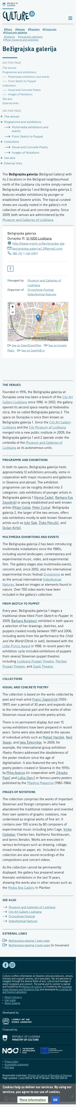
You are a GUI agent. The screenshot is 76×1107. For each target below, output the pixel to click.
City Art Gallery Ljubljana (25, 912)
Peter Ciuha (40, 508)
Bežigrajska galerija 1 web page (29, 941)
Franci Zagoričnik (45, 699)
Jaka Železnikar (31, 742)
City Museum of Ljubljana (47, 427)
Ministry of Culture (32, 986)
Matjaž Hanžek (53, 737)
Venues (21, 29)
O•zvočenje (52, 574)
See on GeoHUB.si (33, 350)
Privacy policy (11, 1061)
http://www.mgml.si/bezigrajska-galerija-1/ (40, 244)
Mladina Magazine (40, 783)
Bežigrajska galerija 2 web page (29, 945)
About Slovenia (12, 1003)
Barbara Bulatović (24, 621)
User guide (10, 1000)
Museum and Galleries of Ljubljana (27, 220)
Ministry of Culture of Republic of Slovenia (50, 1075)
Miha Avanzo (16, 773)
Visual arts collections (31, 36)
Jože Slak (30, 523)
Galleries (10, 36)
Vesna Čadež (44, 498)
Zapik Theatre (43, 666)
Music (9, 29)
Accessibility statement (17, 1064)
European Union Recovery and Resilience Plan (37, 988)
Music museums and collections (22, 39)
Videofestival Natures (42, 294)
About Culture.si (13, 997)
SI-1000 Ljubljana (39, 238)
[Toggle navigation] (70, 18)
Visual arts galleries (16, 32)
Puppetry (35, 29)
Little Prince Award (16, 646)
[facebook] (10, 269)
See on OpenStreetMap (26, 345)
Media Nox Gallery (21, 888)
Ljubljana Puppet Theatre (35, 661)
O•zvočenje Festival (41, 290)
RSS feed (9, 1067)
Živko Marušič (49, 523)
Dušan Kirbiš (11, 528)
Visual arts (50, 29)
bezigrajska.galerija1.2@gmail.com (37, 249)
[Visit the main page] (32, 11)
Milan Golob (22, 508)
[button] (32, 1099)
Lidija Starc (26, 778)
